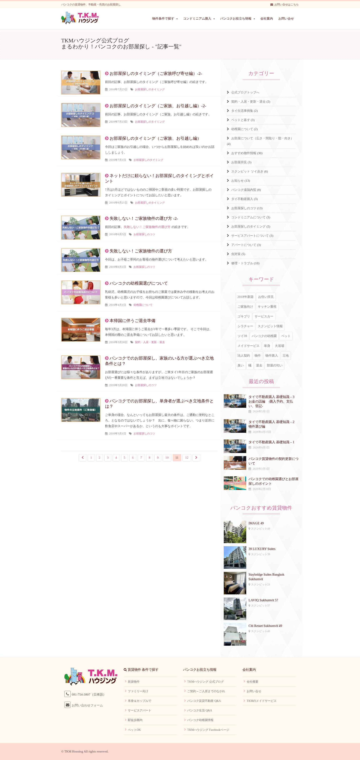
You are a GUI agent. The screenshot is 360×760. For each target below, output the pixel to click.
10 (167, 457)
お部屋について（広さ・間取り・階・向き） (262, 138)
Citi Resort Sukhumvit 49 (265, 626)
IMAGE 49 (256, 523)
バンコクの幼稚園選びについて (139, 283)
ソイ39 (242, 336)
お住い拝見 (266, 296)
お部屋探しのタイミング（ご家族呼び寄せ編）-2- (156, 73)
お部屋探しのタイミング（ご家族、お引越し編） (155, 138)
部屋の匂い (274, 365)
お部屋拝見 (239, 162)
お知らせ (237, 180)
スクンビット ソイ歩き (247, 171)
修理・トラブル (242, 263)
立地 (285, 355)
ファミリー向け (138, 691)
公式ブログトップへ (245, 92)
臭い (241, 365)
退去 (259, 365)
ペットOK (134, 729)
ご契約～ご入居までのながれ (206, 691)
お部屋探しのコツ (144, 234)
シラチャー (245, 326)
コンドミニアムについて (248, 217)
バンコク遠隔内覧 (243, 189)
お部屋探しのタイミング (150, 89)
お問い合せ (286, 18)
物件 (258, 355)
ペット (286, 336)
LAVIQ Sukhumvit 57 (263, 600)
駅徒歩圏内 (135, 720)
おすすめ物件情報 (243, 153)
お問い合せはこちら (286, 4)
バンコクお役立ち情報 (235, 18)
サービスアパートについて (250, 235)
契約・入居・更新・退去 (150, 342)
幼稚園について (143, 304)
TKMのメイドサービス (261, 700)
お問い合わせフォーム (87, 705)
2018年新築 (246, 296)
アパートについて (243, 245)
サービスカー (264, 316)
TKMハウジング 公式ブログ (205, 681)
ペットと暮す (240, 120)
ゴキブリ (244, 316)
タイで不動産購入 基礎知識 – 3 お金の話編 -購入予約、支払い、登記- (273, 401)
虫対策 (236, 254)
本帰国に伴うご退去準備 (132, 320)
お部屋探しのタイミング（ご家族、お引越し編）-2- (158, 105)
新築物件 (134, 681)
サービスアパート (139, 710)
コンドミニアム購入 (197, 18)
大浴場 (279, 345)
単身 (267, 345)
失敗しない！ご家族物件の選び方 (147, 227)
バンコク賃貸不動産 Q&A (204, 700)
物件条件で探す (163, 18)
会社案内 (266, 18)
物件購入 (271, 355)
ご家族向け (245, 306)
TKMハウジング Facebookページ (208, 729)
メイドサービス (248, 345)
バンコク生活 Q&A (199, 710)
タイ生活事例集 (242, 110)
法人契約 (244, 355)
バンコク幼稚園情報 (200, 720)
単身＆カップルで (139, 700)
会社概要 (252, 681)
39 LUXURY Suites (262, 549)
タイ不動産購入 (242, 199)
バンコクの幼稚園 (264, 336)
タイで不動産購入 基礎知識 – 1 (271, 442)
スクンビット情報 (270, 326)
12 (187, 457)
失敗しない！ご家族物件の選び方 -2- (144, 218)
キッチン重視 (267, 306)
